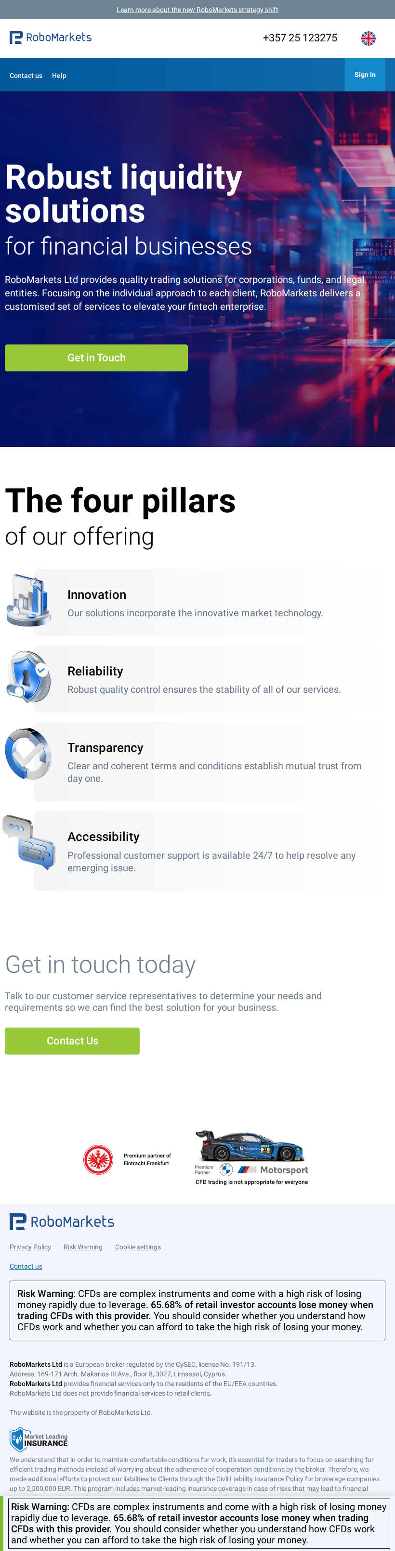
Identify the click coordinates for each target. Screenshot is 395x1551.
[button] (51, 38)
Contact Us (72, 1041)
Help (59, 75)
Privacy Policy (30, 1247)
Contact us (26, 75)
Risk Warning (83, 1247)
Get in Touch (96, 358)
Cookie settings (138, 1247)
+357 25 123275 (300, 38)
